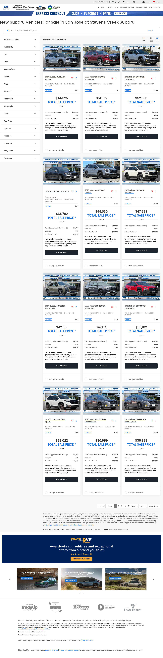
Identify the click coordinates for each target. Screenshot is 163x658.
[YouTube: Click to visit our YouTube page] (113, 2)
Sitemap (55, 650)
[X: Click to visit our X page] (110, 2)
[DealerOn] (24, 650)
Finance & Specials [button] (127, 7)
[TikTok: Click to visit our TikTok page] (119, 2)
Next (134, 506)
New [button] (102, 7)
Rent (150, 7)
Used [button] (116, 7)
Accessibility (69, 650)
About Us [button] (157, 7)
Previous (10, 579)
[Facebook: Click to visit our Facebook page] (107, 2)
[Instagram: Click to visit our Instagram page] (115, 2)
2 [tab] (83, 593)
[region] (61, 120)
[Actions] (76, 78)
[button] (78, 58)
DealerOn (48, 650)
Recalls (76, 650)
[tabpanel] (37, 579)
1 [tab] (80, 593)
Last (142, 506)
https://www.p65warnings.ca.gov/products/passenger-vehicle (69, 525)
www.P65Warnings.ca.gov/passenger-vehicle (34, 629)
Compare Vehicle (56, 150)
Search (150, 30)
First (101, 506)
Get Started (61, 137)
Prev (110, 506)
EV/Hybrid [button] (109, 7)
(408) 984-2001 (86, 640)
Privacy (61, 650)
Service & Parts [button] (141, 7)
